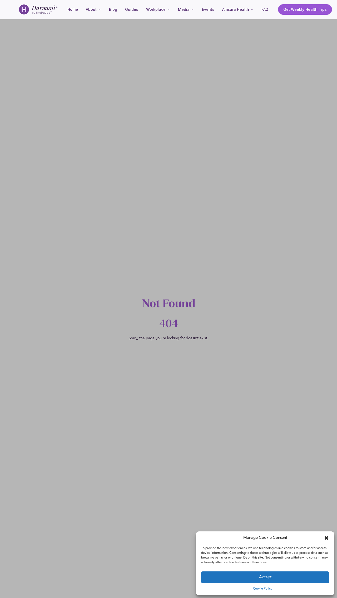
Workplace (156, 9)
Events (208, 9)
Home (72, 9)
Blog (113, 9)
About (91, 9)
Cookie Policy (262, 588)
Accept (265, 577)
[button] (326, 538)
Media (184, 9)
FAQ (264, 9)
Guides (131, 9)
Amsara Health (235, 9)
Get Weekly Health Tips (305, 9)
